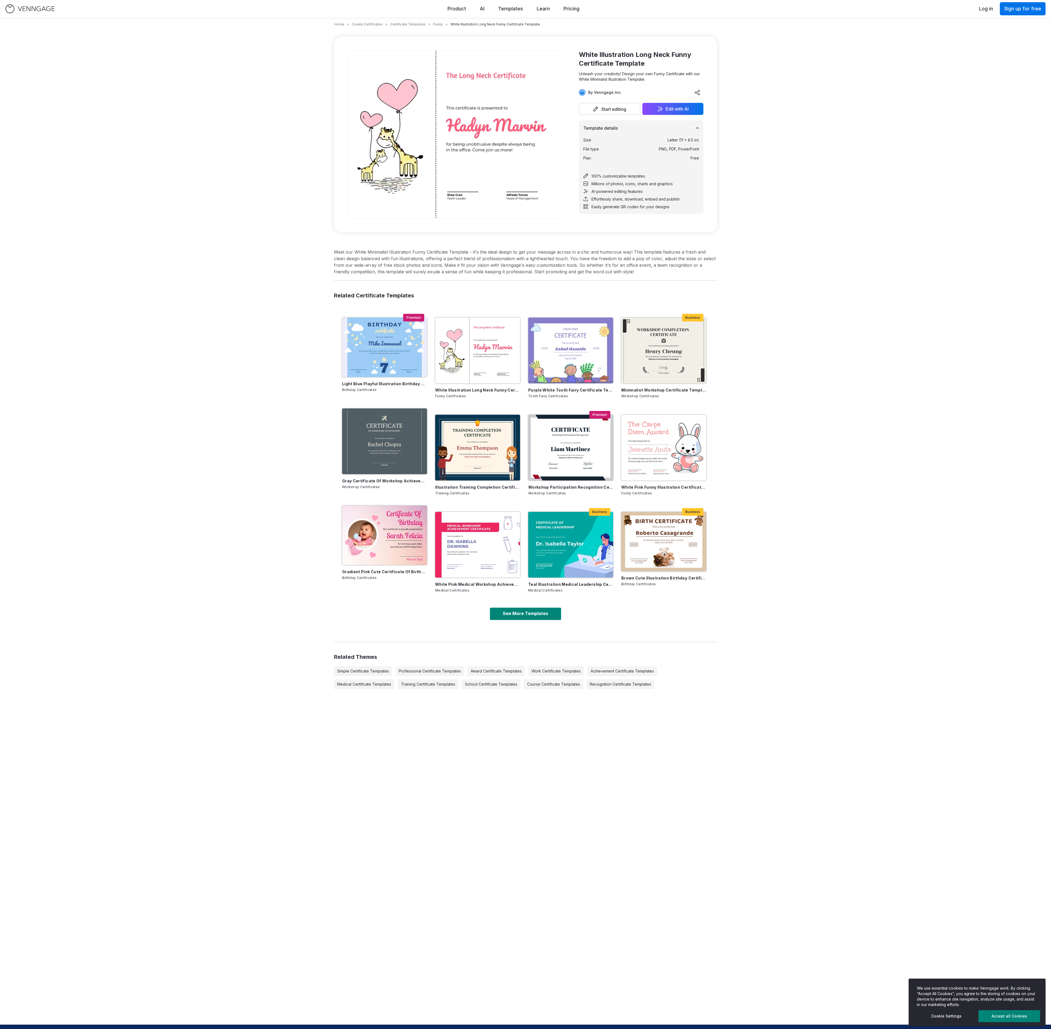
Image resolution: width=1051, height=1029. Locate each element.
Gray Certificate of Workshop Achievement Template (384, 481)
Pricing (571, 8)
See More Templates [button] (525, 613)
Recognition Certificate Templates (620, 684)
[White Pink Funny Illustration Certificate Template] (663, 447)
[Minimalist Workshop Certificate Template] (663, 350)
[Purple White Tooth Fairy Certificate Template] (570, 350)
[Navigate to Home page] (30, 8)
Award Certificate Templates (496, 671)
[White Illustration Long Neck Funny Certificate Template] (477, 350)
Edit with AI (677, 109)
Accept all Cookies (1009, 1016)
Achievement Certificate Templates (622, 671)
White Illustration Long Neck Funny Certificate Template (477, 390)
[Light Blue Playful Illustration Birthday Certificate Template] (384, 347)
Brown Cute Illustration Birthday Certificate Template (663, 578)
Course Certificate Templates (553, 684)
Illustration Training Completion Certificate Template (477, 487)
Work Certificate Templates (556, 671)
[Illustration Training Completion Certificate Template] (477, 447)
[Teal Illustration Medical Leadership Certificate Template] (570, 545)
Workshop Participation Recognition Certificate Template (570, 487)
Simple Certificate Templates (363, 671)
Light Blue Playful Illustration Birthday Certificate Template (384, 383)
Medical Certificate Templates (364, 684)
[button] (609, 109)
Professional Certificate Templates (430, 671)
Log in (986, 8)
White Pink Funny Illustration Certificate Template (663, 487)
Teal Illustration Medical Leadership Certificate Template (570, 584)
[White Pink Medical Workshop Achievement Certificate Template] (477, 545)
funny (438, 24)
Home (339, 24)
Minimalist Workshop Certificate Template (663, 390)
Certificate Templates (408, 24)
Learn (543, 8)
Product (456, 8)
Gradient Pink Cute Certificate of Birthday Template (384, 571)
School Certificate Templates (491, 684)
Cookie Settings (946, 1016)
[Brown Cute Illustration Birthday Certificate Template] (663, 541)
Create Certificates (367, 24)
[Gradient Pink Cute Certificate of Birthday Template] (384, 535)
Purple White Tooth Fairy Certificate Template (570, 390)
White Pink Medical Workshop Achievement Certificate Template (477, 584)
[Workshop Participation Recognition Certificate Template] (570, 447)
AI (482, 8)
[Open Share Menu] (697, 92)
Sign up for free (1022, 8)
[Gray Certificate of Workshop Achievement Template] (384, 441)
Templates (510, 8)
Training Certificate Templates (428, 684)
